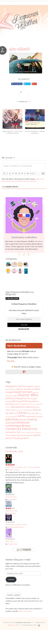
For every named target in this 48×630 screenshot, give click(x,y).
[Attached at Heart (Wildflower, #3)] (9, 504)
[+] (33, 173)
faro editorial (27, 406)
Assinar (11, 579)
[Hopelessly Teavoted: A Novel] (9, 517)
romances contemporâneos (18, 424)
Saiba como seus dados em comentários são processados (23, 180)
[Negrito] (4, 173)
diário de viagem (12, 396)
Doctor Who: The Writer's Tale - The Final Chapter (23, 467)
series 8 (33, 432)
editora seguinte (21, 404)
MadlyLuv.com (13, 625)
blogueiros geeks (33, 386)
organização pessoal (34, 416)
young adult (22, 438)
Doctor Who (28, 394)
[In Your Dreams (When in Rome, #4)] (9, 488)
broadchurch (10, 389)
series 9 (38, 432)
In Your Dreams (11, 497)
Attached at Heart (12, 511)
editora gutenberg (21, 401)
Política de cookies (25, 611)
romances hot (13, 432)
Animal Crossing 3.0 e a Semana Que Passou (35, 132)
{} (31, 173)
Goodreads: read (14, 451)
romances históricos (22, 428)
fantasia (15, 406)
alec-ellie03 (19, 49)
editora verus (32, 404)
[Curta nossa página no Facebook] (19, 254)
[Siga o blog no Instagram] (28, 254)
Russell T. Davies (13, 470)
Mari (29, 101)
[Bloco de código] (24, 173)
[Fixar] (12, 173)
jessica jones (20, 410)
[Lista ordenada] (15, 173)
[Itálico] (7, 173)
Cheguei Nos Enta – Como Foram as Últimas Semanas (12, 132)
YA (14, 438)
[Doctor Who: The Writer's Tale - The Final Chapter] (9, 459)
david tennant (23, 392)
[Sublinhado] (9, 173)
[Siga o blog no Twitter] (24, 254)
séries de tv (16, 435)
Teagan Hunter (13, 544)
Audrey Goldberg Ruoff (16, 527)
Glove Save (9, 541)
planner (23, 419)
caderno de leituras (24, 389)
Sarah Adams (12, 499)
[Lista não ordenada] (18, 173)
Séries (8, 435)
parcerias (12, 419)
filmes (37, 407)
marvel (14, 416)
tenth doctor (27, 435)
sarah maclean (26, 432)
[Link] (27, 173)
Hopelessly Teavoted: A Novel (16, 524)
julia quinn (29, 410)
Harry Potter (11, 410)
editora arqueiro (16, 398)
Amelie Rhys (12, 513)
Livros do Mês (32, 413)
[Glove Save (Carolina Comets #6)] (9, 533)
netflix (21, 416)
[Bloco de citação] (21, 173)
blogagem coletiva (16, 386)
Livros (21, 412)
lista (15, 413)
